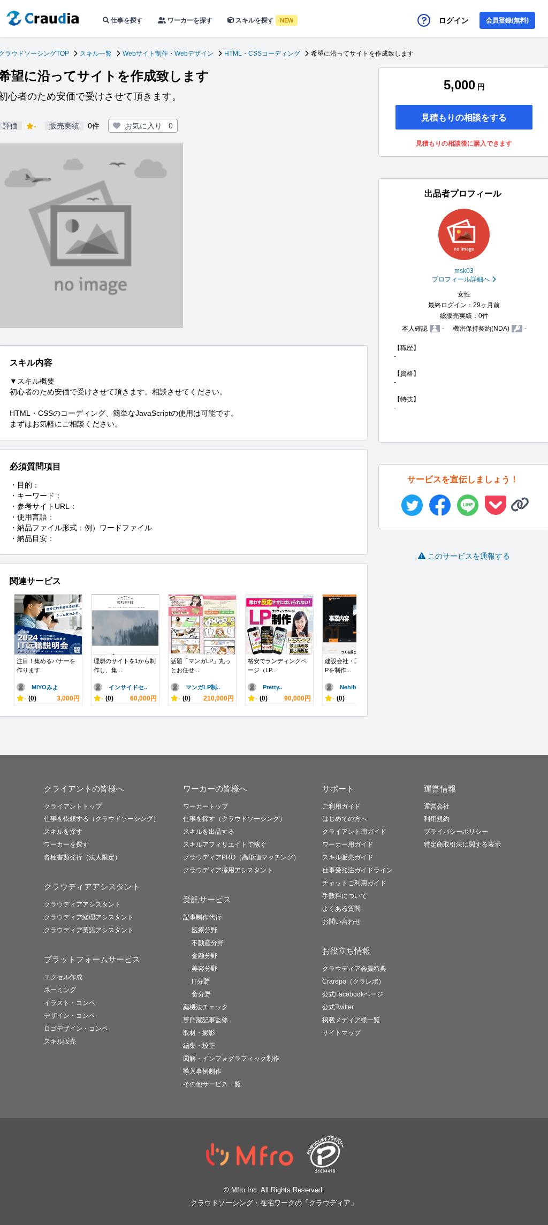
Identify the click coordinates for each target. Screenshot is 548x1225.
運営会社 (437, 806)
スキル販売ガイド (348, 857)
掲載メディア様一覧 (351, 1020)
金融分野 (204, 956)
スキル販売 (60, 1041)
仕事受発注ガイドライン (357, 870)
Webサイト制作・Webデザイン (168, 53)
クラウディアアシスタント (82, 904)
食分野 (201, 994)
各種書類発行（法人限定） (82, 857)
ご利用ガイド (341, 806)
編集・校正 (199, 1045)
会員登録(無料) (507, 20)
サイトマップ (341, 1033)
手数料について (344, 896)
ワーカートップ (205, 806)
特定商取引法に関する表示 (462, 844)
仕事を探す (126, 20)
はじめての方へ (344, 819)
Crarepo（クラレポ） (353, 981)
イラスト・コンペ (69, 1003)
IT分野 (201, 981)
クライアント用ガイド (354, 831)
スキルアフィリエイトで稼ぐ (225, 844)
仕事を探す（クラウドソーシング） (234, 819)
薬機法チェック (205, 1007)
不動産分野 (208, 943)
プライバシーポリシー (456, 831)
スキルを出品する (208, 831)
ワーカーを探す (189, 20)
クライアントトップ (73, 806)
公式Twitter (338, 1007)
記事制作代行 (202, 917)
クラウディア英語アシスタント (89, 930)
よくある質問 (341, 908)
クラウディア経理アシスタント (89, 917)
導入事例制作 (202, 1071)
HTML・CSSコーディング (262, 53)
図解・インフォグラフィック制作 (231, 1058)
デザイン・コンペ (69, 1015)
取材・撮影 (199, 1033)
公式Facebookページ (352, 994)
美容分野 (204, 968)
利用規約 (437, 819)
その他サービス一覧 (212, 1084)
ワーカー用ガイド (348, 844)
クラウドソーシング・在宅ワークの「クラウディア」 (274, 1203)
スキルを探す (263, 20)
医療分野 (204, 930)
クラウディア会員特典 (354, 968)
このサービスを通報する (469, 556)
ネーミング (60, 990)
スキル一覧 (96, 53)
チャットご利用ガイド (354, 883)
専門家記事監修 (205, 1020)
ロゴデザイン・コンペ (76, 1028)
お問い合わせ (341, 921)
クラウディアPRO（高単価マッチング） (241, 857)
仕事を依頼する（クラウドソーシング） (101, 819)
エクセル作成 (63, 977)
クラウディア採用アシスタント (228, 870)
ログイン (454, 20)
